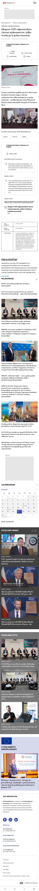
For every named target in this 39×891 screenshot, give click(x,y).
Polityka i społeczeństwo (20, 23)
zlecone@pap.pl (7, 829)
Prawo (5, 137)
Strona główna (5, 23)
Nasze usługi (6, 873)
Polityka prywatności (8, 863)
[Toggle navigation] (34, 2)
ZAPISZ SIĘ (5, 276)
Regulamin (6, 866)
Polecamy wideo (10, 530)
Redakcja (6, 825)
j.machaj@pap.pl (8, 849)
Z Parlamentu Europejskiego (9, 748)
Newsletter (6, 869)
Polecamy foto (9, 635)
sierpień (4, 489)
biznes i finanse (6, 557)
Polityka (14, 137)
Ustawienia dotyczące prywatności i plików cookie (16, 876)
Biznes (24, 137)
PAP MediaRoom (10, 796)
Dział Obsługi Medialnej (11, 846)
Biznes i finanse (6, 661)
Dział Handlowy (8, 835)
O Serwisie (6, 860)
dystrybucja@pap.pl (9, 839)
